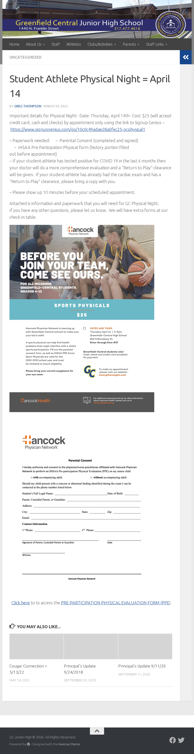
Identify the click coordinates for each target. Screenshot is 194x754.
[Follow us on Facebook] (172, 740)
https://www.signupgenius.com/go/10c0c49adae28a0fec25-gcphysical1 (77, 129)
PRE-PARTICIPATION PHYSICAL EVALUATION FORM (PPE (115, 602)
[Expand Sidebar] (186, 57)
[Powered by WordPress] (28, 744)
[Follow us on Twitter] (181, 740)
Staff (56, 44)
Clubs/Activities (100, 44)
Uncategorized (25, 57)
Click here (21, 602)
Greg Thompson (27, 106)
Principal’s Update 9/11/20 (142, 666)
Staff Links (155, 44)
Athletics (73, 44)
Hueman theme (69, 744)
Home (14, 44)
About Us (33, 44)
